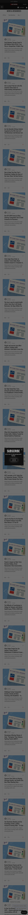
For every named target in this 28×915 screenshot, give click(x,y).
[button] (21, 450)
